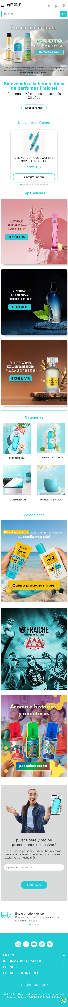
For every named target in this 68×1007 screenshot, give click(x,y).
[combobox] (34, 14)
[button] (25, 74)
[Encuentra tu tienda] (63, 5)
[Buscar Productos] (63, 14)
